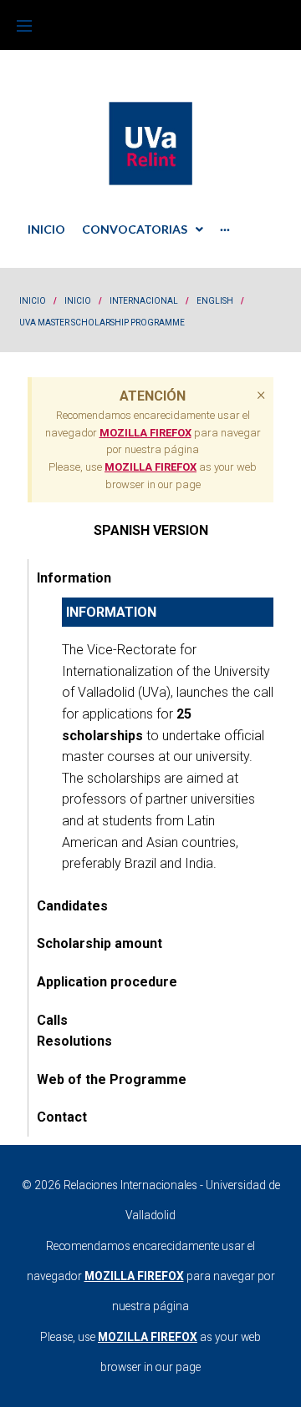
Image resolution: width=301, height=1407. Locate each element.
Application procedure (107, 982)
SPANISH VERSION (151, 530)
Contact (62, 1117)
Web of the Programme (111, 1079)
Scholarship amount (99, 943)
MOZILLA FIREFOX (145, 432)
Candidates (72, 906)
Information (74, 578)
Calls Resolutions (74, 1031)
